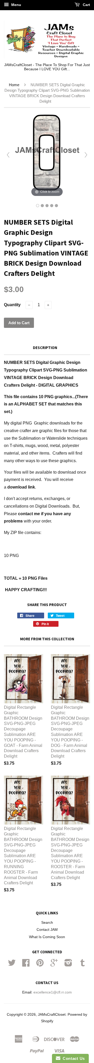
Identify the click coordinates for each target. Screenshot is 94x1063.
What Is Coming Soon (47, 937)
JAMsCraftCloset (52, 1014)
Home (14, 85)
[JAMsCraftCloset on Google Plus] (54, 965)
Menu (15, 5)
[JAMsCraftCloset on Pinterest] (40, 965)
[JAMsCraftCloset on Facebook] (26, 965)
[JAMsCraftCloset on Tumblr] (82, 965)
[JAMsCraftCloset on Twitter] (12, 965)
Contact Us (72, 1058)
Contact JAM (47, 930)
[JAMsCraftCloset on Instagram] (68, 965)
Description (45, 347)
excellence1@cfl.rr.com (52, 992)
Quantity (12, 305)
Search (47, 923)
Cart (86, 5)
